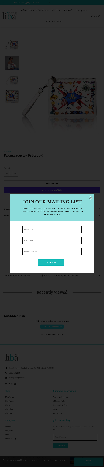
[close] (90, 198)
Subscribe (51, 262)
